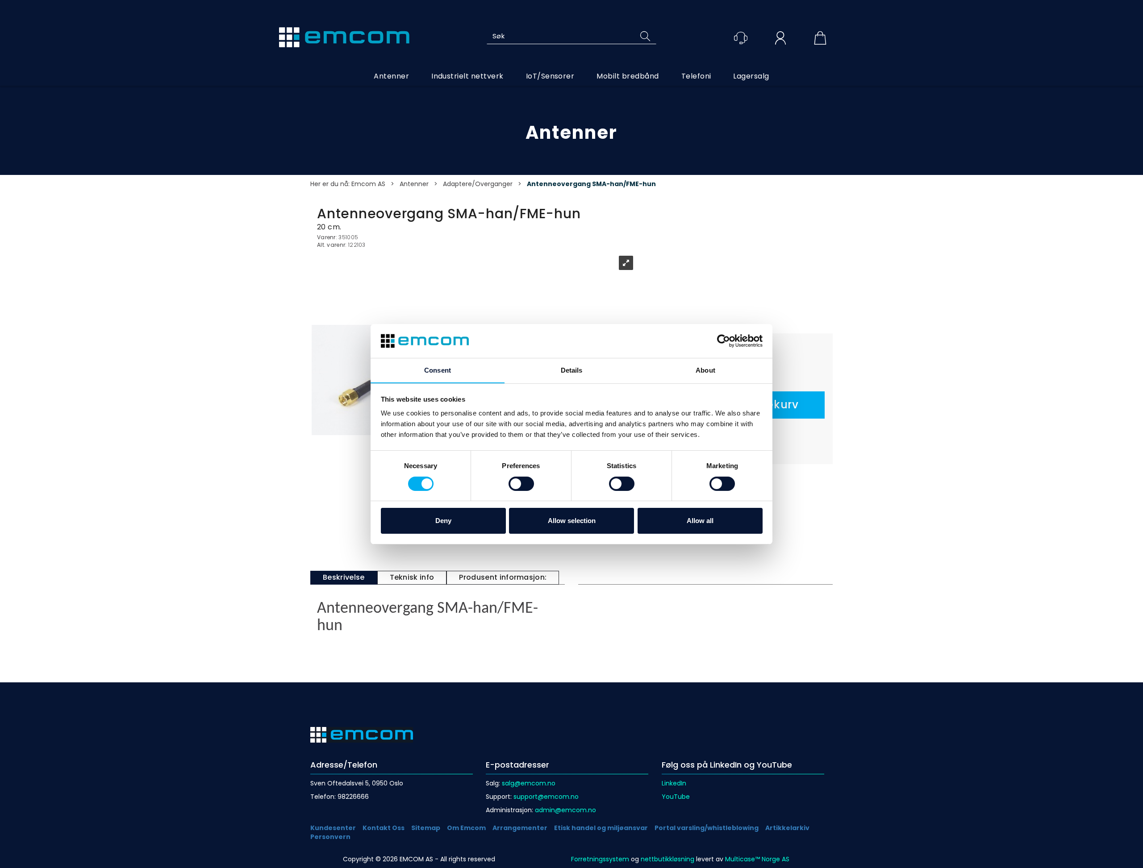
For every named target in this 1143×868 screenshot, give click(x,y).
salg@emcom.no (528, 783)
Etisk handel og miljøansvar (601, 827)
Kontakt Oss (384, 827)
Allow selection (572, 520)
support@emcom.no (546, 796)
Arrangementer (519, 827)
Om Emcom (466, 827)
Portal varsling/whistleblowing (707, 827)
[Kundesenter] (740, 37)
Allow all (700, 520)
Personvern (330, 836)
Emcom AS (368, 183)
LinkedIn (674, 783)
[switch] (521, 484)
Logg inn (780, 39)
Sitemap (425, 827)
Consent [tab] (437, 370)
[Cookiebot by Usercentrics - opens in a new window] (723, 341)
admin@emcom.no (565, 810)
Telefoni (696, 76)
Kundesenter (333, 827)
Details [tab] (572, 370)
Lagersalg (751, 76)
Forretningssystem (600, 859)
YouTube (676, 796)
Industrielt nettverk (467, 76)
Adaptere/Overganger (478, 183)
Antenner (391, 76)
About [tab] (705, 370)
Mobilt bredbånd (628, 76)
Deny (443, 520)
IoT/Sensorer (550, 76)
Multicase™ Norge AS (757, 859)
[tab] (343, 578)
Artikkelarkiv (787, 827)
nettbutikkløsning (667, 859)
